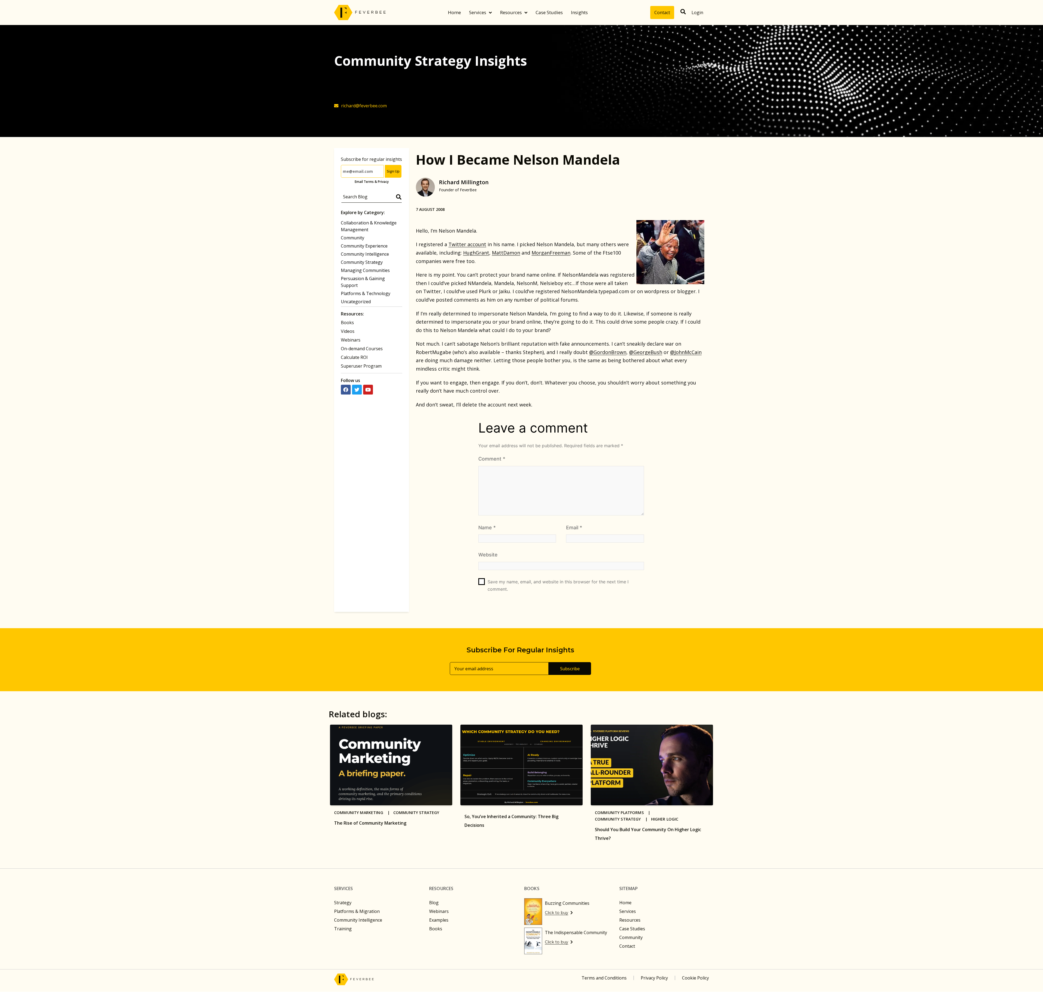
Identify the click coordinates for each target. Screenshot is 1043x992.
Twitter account (467, 244)
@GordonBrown (607, 352)
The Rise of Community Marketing (370, 823)
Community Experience (364, 246)
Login (697, 12)
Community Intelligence (365, 254)
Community (352, 238)
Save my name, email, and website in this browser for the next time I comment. (558, 585)
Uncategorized (356, 302)
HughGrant (476, 252)
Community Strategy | (623, 819)
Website (488, 555)
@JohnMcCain (686, 352)
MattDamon (506, 252)
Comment (491, 459)
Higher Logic (664, 819)
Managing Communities (365, 270)
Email (574, 527)
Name (487, 527)
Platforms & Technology (365, 293)
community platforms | (624, 812)
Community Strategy (362, 262)
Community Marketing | (363, 812)
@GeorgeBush (645, 352)
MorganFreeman (551, 252)
